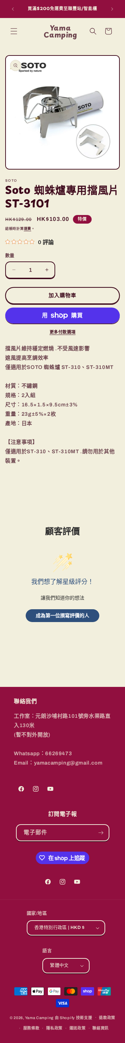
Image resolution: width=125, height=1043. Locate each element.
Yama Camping (40, 1017)
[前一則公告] (12, 9)
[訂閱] (101, 832)
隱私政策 (54, 1028)
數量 (10, 255)
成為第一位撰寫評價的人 (62, 615)
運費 (27, 229)
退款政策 (107, 1018)
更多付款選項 (63, 332)
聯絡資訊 (100, 1028)
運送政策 (77, 1028)
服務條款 (31, 1028)
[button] (14, 31)
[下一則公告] (112, 9)
